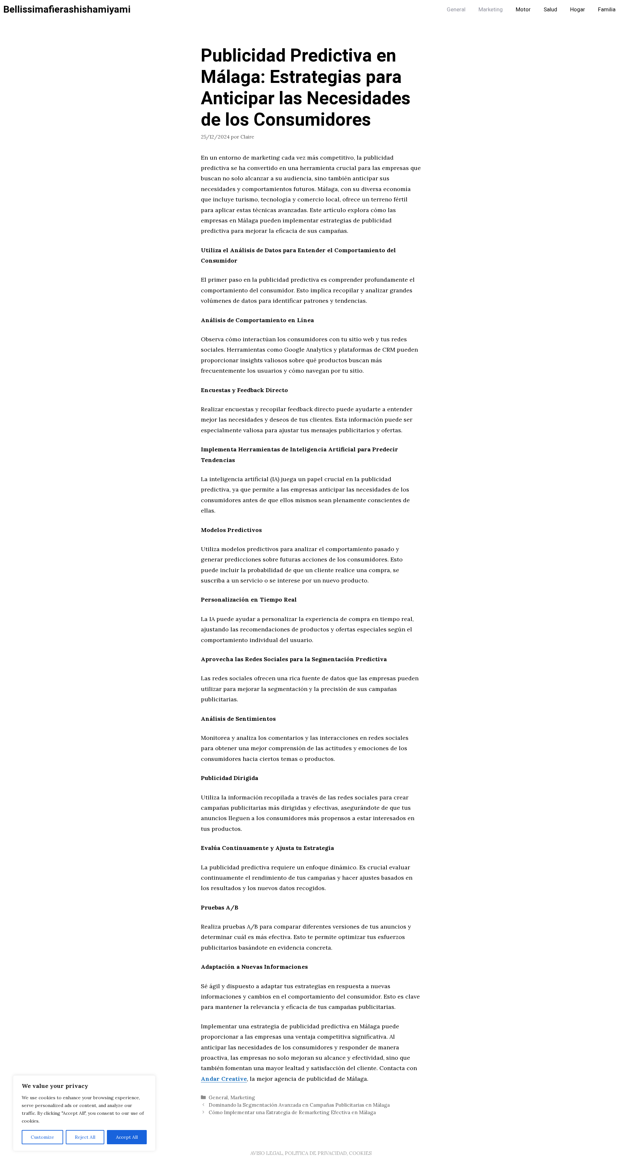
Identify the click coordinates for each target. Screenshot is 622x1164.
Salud (550, 10)
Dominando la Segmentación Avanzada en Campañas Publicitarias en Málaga (299, 1105)
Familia (607, 10)
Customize (42, 1137)
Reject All (85, 1137)
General (456, 10)
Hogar (577, 10)
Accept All (127, 1137)
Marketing (490, 10)
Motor (523, 10)
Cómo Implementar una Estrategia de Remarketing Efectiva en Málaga (292, 1112)
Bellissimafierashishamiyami (67, 10)
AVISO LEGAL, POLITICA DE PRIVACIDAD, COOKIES (311, 1153)
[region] (84, 1113)
